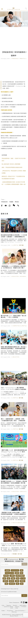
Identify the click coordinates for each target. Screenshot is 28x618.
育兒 (21, 573)
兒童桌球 (7, 570)
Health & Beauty (17, 522)
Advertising (14, 611)
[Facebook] (21, 602)
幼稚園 (13, 578)
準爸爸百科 (4, 201)
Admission (23, 276)
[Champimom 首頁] (12, 9)
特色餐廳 (14, 553)
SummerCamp (15, 570)
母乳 (17, 583)
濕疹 (6, 583)
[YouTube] (26, 602)
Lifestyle (15, 245)
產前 (8, 578)
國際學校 (5, 581)
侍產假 (11, 201)
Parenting (17, 606)
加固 (21, 570)
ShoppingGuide (9, 573)
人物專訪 (12, 575)
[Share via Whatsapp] (20, 24)
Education (15, 276)
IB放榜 (17, 581)
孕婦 (18, 578)
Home (3, 605)
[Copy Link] (26, 24)
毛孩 (22, 583)
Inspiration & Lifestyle (19, 325)
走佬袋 (16, 573)
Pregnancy (15, 58)
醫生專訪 (6, 575)
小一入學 (23, 578)
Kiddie (16, 607)
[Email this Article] (17, 24)
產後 (4, 578)
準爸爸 (17, 201)
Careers (3, 610)
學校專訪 (22, 581)
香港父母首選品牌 (20, 575)
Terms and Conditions (20, 610)
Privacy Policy (10, 610)
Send (24, 564)
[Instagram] (23, 602)
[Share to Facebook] (15, 24)
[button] (1, 9)
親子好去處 (12, 583)
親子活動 (21, 245)
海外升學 (11, 581)
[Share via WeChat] (23, 23)
